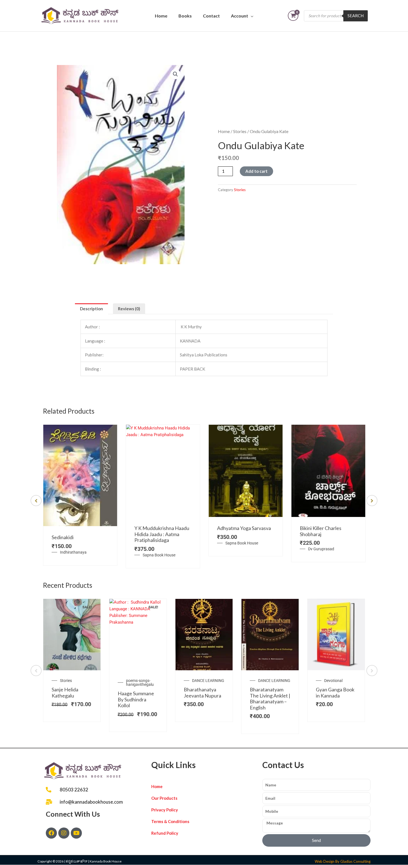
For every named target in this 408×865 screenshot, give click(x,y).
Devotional (333, 680)
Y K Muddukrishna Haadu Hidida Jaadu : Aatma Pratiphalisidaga (161, 534)
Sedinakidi (63, 537)
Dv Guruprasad (321, 549)
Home (161, 15)
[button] (175, 74)
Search (355, 15)
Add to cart (256, 171)
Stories (239, 131)
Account (239, 15)
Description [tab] (91, 308)
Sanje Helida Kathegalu (65, 692)
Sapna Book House (159, 555)
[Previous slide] (36, 500)
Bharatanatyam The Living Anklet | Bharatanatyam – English (270, 698)
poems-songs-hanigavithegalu (140, 682)
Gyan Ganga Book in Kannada (335, 692)
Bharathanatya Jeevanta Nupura (202, 692)
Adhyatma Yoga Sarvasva (244, 528)
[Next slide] (371, 500)
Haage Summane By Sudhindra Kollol (136, 699)
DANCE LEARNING (208, 680)
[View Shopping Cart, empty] (293, 16)
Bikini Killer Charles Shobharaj (320, 531)
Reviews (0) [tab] (129, 308)
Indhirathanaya (73, 552)
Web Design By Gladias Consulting (343, 861)
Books (185, 15)
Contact (211, 15)
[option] (80, 495)
